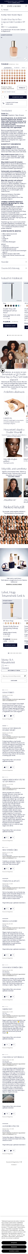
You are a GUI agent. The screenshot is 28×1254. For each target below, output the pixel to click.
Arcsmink (14, 15)
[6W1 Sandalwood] (7, 81)
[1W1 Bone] (17, 71)
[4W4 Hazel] (10, 78)
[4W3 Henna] (7, 78)
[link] (14, 566)
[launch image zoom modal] (25, 59)
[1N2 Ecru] (22, 71)
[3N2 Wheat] (15, 76)
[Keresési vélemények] (25, 676)
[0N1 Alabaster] (2, 71)
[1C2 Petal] (20, 71)
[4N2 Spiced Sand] (2, 78)
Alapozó (20, 15)
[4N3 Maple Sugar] (5, 78)
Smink (9, 15)
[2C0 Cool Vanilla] (2, 73)
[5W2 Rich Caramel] (25, 78)
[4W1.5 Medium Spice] (10, 83)
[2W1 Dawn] (12, 73)
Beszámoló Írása (14, 670)
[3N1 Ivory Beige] (7, 83)
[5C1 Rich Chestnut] (12, 78)
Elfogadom (14, 1242)
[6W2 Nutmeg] (15, 81)
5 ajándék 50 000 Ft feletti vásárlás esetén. (14, 2)
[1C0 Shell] (5, 71)
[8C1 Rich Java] (2, 83)
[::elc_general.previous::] (3, 305)
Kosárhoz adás (17, 97)
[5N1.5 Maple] (15, 83)
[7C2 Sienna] (25, 81)
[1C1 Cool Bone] (12, 71)
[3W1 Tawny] (7, 76)
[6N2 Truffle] (12, 81)
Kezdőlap (3, 15)
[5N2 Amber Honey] (22, 78)
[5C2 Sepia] (20, 78)
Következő (14, 1164)
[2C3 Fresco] (25, 73)
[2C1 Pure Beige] (7, 73)
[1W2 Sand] (25, 71)
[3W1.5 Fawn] (10, 76)
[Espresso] (11, 306)
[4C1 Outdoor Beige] (20, 76)
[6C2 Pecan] (10, 81)
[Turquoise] (19, 306)
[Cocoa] (8, 306)
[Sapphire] (14, 306)
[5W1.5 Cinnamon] (17, 78)
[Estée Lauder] (14, 6)
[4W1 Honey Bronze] (25, 76)
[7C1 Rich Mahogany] (17, 81)
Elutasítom (14, 1247)
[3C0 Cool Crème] (5, 76)
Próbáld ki (22, 87)
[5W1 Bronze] (15, 78)
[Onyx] (6, 306)
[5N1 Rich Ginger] (12, 83)
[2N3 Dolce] (2, 76)
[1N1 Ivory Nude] (15, 71)
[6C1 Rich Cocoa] (2, 81)
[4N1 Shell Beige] (22, 76)
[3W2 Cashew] (17, 76)
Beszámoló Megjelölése (7, 719)
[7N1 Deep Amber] (20, 81)
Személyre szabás (14, 1251)
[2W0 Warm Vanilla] (5, 73)
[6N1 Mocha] (5, 81)
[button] (8, 1098)
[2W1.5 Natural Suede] (15, 73)
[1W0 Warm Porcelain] (10, 71)
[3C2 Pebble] (12, 76)
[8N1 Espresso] (5, 83)
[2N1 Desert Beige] (10, 73)
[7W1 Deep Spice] (22, 81)
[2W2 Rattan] (22, 73)
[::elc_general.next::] (20, 305)
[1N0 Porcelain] (7, 71)
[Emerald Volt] (16, 306)
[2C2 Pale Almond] (17, 73)
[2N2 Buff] (20, 73)
